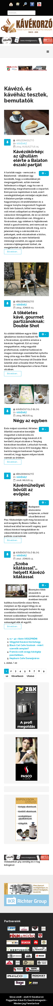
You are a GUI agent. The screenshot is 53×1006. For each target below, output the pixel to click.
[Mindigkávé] (26, 857)
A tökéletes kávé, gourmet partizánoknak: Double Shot (28, 319)
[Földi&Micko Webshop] (26, 68)
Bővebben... (12, 251)
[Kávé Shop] (18, 4)
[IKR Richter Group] (26, 900)
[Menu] (48, 52)
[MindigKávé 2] (26, 40)
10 (7, 676)
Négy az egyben (30, 420)
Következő (17, 676)
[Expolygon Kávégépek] (26, 888)
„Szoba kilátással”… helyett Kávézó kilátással (29, 570)
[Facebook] (32, 4)
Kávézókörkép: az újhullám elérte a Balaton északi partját (30, 158)
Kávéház (22, 143)
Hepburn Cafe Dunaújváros (24, 658)
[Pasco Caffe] (26, 758)
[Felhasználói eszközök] (44, 173)
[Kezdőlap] (11, 4)
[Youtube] (39, 4)
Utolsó (30, 676)
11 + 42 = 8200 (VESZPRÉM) (23, 638)
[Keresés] (25, 4)
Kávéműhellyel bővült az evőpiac (29, 489)
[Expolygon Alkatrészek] (26, 819)
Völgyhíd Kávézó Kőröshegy (25, 642)
